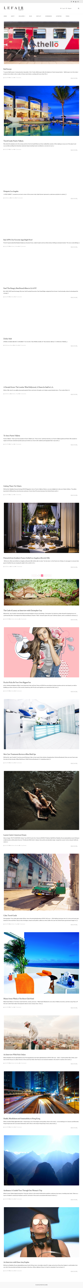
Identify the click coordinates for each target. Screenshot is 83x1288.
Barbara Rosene (9, 345)
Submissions (48, 16)
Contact (38, 16)
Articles (13, 198)
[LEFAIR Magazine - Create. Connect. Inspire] (13, 8)
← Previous (33, 575)
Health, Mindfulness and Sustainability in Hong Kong (21, 1118)
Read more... (74, 78)
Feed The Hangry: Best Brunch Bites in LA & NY (20, 288)
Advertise (58, 16)
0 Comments (18, 77)
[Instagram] (78, 1)
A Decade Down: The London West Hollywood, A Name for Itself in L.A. (28, 387)
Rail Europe (7, 69)
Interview (17, 619)
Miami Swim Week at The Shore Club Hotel (18, 998)
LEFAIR (7, 77)
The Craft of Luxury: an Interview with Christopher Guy (22, 610)
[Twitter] (73, 1)
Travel (12, 77)
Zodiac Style (7, 338)
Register (69, 8)
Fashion (16, 246)
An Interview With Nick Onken (14, 1054)
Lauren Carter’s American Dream (14, 835)
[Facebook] (71, 1)
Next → (50, 575)
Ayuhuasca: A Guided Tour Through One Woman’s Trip (22, 1190)
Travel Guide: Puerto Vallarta (13, 141)
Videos (67, 16)
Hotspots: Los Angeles (10, 191)
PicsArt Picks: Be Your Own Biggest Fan (17, 682)
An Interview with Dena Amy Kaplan (16, 1262)
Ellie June (8, 198)
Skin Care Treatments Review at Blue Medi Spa (19, 754)
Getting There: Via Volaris (12, 486)
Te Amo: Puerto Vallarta (11, 435)
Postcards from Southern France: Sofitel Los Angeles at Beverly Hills (26, 558)
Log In (63, 8)
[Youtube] (76, 1)
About (13, 16)
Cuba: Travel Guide (10, 915)
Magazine (21, 16)
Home (5, 16)
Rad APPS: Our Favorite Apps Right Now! (18, 240)
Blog (30, 16)
